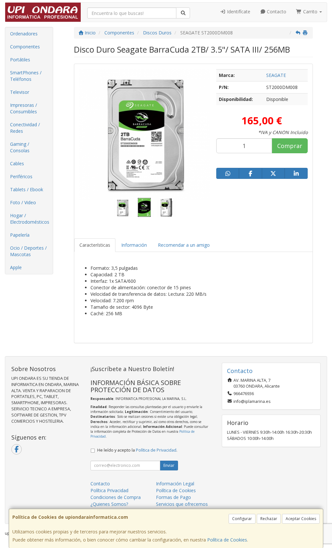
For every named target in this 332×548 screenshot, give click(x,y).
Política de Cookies (227, 540)
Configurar (242, 518)
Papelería (20, 235)
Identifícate (238, 11)
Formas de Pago (173, 497)
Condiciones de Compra (115, 497)
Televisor (19, 92)
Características (94, 245)
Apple (16, 267)
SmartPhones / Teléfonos (26, 75)
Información (134, 245)
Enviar (168, 465)
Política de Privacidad (156, 450)
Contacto (276, 11)
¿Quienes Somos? (109, 504)
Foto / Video (23, 202)
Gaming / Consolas (20, 147)
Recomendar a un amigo (184, 245)
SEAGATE (276, 75)
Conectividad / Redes (25, 127)
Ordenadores (24, 34)
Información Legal (175, 483)
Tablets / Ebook (26, 189)
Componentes (25, 47)
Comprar (289, 146)
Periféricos (21, 176)
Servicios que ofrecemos (182, 504)
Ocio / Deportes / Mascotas (28, 251)
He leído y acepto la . (137, 450)
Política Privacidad (109, 490)
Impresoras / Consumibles (23, 108)
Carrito (310, 11)
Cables (17, 163)
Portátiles (20, 59)
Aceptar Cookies (301, 518)
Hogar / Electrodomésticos (29, 218)
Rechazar (268, 518)
